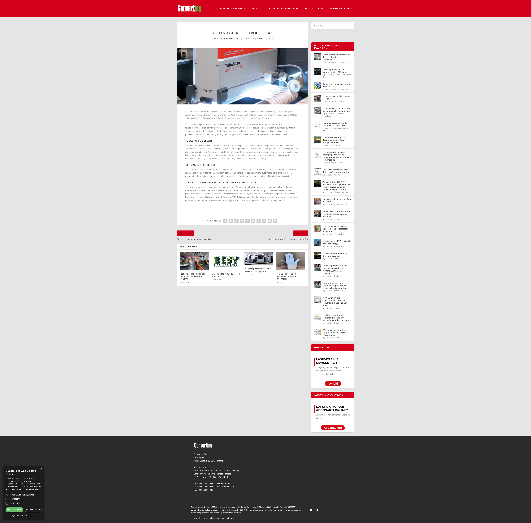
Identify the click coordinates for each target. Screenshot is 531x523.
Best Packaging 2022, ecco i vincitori (226, 275)
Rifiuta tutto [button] (33, 509)
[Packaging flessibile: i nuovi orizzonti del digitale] (258, 258)
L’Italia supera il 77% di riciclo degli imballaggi (336, 242)
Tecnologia (326, 116)
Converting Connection (283, 8)
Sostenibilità (339, 234)
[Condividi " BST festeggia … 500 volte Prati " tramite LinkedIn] (253, 221)
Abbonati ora (333, 427)
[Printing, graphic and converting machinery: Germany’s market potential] (317, 317)
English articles (339, 8)
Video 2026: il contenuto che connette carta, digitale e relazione (336, 214)
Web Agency (230, 518)
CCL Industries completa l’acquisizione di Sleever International (334, 332)
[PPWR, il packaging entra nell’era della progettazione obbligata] (317, 228)
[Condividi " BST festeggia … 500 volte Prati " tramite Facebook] (225, 221)
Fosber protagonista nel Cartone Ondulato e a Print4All (192, 276)
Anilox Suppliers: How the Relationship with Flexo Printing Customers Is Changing (334, 269)
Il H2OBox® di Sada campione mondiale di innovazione (287, 276)
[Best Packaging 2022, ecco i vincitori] (226, 261)
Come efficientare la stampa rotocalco (336, 97)
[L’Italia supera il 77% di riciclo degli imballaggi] (317, 242)
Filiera (337, 162)
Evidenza (337, 192)
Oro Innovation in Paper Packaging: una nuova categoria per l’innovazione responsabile (335, 156)
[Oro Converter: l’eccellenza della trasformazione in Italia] (317, 171)
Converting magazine (229, 8)
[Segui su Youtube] (311, 510)
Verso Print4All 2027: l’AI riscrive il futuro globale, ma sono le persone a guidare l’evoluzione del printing (336, 186)
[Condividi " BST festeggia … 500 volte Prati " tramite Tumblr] (242, 221)
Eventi (322, 8)
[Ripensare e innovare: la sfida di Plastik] (317, 201)
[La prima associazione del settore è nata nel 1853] (317, 124)
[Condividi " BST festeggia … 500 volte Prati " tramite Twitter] (231, 221)
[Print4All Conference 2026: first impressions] (317, 255)
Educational (339, 101)
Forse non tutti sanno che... (336, 76)
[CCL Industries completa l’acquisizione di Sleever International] (317, 331)
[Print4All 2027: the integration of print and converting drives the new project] (317, 299)
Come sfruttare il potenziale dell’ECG (336, 85)
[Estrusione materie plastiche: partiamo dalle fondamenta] (317, 110)
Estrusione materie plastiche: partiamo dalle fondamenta (336, 109)
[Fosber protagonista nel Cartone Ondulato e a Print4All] (194, 261)
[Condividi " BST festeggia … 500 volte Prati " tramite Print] (275, 221)
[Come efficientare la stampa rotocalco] (317, 98)
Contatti (308, 8)
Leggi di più (34, 489)
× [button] (41, 469)
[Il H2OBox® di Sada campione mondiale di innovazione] (290, 261)
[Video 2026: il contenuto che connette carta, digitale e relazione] (317, 213)
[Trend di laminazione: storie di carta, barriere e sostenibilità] (317, 56)
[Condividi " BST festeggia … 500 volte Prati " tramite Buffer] (258, 221)
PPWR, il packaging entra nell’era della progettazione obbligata (335, 229)
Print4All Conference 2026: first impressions (335, 254)
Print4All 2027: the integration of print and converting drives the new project (334, 302)
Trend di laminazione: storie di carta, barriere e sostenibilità (336, 57)
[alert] (23, 493)
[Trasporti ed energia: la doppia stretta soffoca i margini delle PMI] (317, 139)
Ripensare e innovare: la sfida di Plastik (336, 200)
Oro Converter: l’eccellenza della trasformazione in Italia (336, 170)
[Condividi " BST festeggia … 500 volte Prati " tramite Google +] (236, 221)
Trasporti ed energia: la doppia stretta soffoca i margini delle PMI (334, 140)
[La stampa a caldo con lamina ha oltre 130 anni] (317, 71)
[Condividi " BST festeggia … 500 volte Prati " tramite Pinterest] (247, 221)
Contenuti (255, 8)
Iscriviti (333, 383)
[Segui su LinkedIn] (317, 510)
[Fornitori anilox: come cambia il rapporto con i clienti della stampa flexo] (317, 284)
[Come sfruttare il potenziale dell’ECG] (317, 85)
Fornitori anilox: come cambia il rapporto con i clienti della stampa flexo (334, 285)
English (336, 259)
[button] (23, 515)
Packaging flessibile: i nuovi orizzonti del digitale (258, 269)
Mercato (338, 145)
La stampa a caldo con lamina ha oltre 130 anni (334, 70)
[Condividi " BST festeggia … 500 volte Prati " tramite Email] (269, 221)
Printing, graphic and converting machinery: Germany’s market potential (336, 317)
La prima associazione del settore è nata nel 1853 (335, 124)
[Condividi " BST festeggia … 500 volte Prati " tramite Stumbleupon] (264, 221)
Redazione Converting (232, 38)
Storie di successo (265, 38)
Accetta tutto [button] (14, 509)
